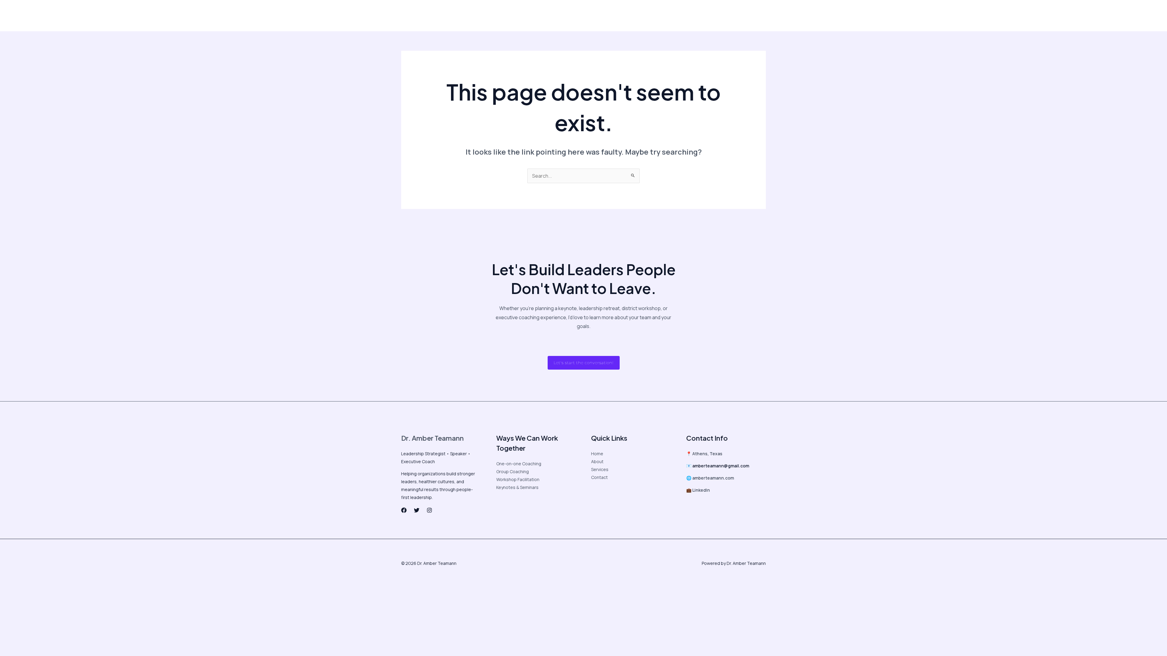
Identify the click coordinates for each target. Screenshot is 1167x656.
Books (596, 15)
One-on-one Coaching (518, 463)
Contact (619, 15)
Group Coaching (512, 471)
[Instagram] (688, 16)
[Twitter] (676, 16)
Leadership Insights (451, 15)
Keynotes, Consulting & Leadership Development (531, 15)
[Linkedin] (701, 16)
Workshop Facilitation (517, 479)
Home (597, 453)
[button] (738, 15)
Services (599, 469)
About (417, 15)
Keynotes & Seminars (517, 487)
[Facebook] (663, 16)
